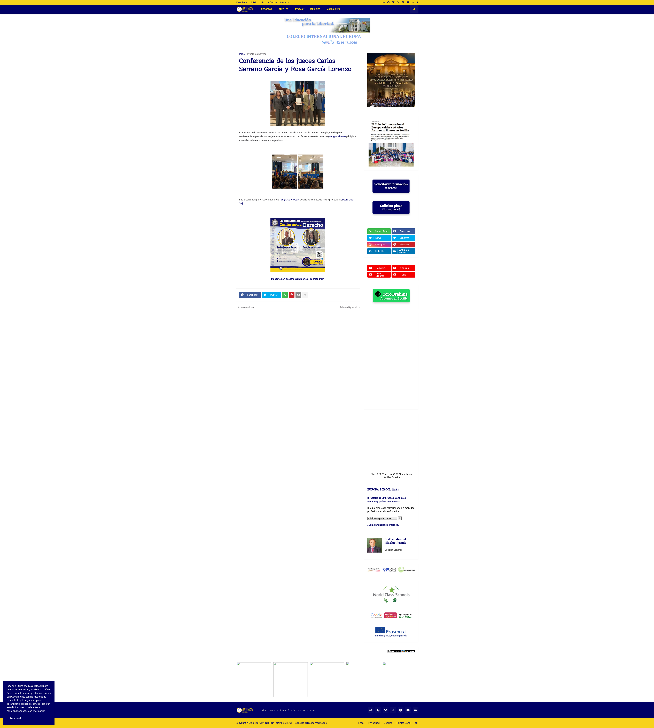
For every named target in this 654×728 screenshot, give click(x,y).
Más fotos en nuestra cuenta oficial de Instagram (297, 279)
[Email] (298, 295)
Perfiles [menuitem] (283, 9)
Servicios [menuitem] (315, 9)
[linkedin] (413, 2)
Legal (361, 723)
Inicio (242, 54)
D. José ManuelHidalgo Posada (395, 541)
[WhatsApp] (285, 295)
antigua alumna (337, 136)
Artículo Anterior (246, 307)
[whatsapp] (384, 2)
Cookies (388, 723)
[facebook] (388, 2)
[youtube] (408, 2)
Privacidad (374, 723)
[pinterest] (403, 2)
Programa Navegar (257, 54)
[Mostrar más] (305, 295)
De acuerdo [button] (16, 718)
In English (272, 2)
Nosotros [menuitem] (266, 9)
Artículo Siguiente (349, 307)
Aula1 (253, 2)
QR (416, 723)
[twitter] (393, 2)
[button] (414, 9)
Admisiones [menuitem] (333, 9)
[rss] (417, 2)
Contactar (284, 2)
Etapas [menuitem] (299, 9)
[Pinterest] (291, 295)
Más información (36, 711)
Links (262, 2)
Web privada (241, 2)
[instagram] (398, 2)
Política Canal (403, 723)
